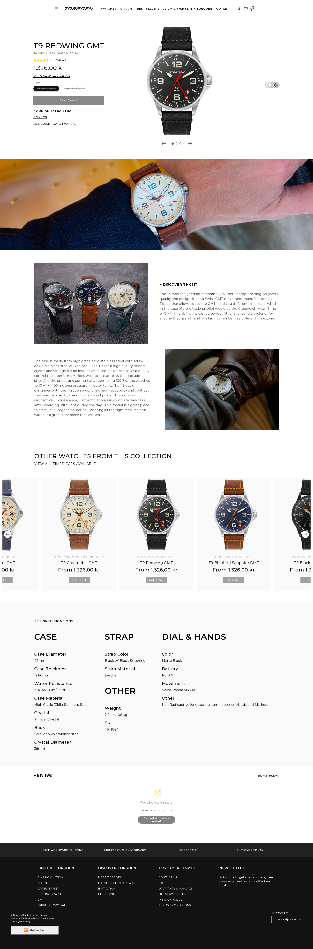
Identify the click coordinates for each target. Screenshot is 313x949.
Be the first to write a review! (156, 820)
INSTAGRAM (106, 888)
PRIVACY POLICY (170, 899)
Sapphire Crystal (76, 89)
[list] (177, 81)
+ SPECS (40, 117)
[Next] (305, 534)
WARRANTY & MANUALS (176, 888)
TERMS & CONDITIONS (175, 905)
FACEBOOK (106, 894)
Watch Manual (64, 123)
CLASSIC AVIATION (50, 877)
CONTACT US (168, 877)
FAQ (162, 883)
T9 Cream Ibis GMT (79, 563)
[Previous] (7, 534)
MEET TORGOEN (110, 877)
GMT (40, 899)
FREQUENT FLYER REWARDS (118, 883)
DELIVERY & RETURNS (174, 894)
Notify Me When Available (51, 76)
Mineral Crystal (48, 89)
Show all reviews (268, 775)
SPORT (42, 883)
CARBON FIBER (48, 888)
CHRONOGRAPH (49, 894)
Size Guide (41, 123)
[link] (63, 850)
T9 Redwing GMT (156, 563)
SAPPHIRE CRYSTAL (51, 905)
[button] (56, 8)
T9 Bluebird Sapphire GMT (234, 563)
